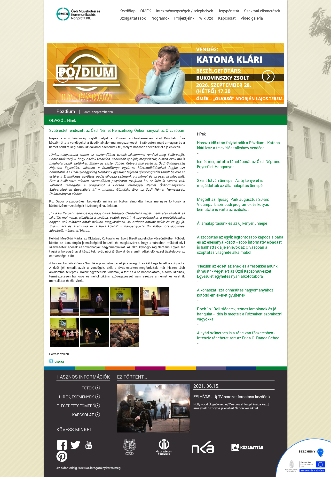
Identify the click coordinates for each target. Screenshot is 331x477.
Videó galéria (252, 18)
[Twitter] (51, 362)
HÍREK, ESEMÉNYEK (76, 396)
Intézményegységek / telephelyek (184, 10)
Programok (159, 18)
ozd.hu (64, 354)
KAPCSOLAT (83, 414)
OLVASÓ (56, 120)
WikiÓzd (206, 18)
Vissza (59, 362)
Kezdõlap (127, 10)
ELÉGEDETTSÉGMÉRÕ (75, 405)
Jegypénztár (228, 10)
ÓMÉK (145, 10)
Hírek (71, 120)
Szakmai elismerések (262, 10)
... (238, 147)
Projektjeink (184, 18)
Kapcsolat (227, 18)
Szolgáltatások (132, 18)
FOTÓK (88, 387)
